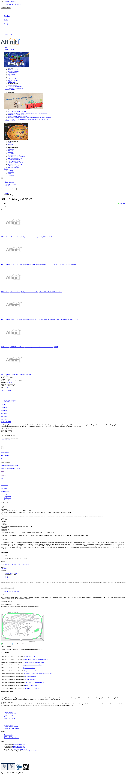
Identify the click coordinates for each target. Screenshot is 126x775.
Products (6, 193)
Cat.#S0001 (4, 404)
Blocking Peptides (9, 401)
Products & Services (9, 49)
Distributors (11, 175)
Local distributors (5, 439)
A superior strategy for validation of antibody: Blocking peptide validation (27, 113)
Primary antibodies (13, 69)
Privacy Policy (8, 736)
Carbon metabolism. (30, 679)
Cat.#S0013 (4, 413)
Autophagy (11, 149)
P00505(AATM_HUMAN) (8, 564)
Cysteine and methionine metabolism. (33, 662)
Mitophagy (10, 150)
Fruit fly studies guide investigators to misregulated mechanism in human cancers (29, 117)
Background (7, 498)
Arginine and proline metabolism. (32, 665)
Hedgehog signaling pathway (15, 162)
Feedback (10, 145)
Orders (9, 173)
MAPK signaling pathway (15, 158)
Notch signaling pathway (14, 161)
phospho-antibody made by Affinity (17, 116)
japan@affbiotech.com (18, 747)
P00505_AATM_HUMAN (11, 591)
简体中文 (8, 4)
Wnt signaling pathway (14, 159)
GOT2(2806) (4, 568)
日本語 (19, 4)
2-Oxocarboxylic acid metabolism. (34, 682)
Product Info (7, 495)
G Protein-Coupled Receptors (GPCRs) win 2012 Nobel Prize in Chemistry (28, 119)
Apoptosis (10, 152)
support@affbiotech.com (20, 749)
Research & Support (9, 120)
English (14, 4)
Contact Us (11, 172)
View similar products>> (7, 390)
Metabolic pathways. (31, 676)
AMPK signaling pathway (15, 166)
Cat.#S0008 (4, 410)
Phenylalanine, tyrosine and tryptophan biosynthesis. (37, 673)
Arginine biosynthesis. (29, 656)
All (5, 181)
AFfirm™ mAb (12, 79)
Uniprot (6, 579)
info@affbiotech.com (19, 746)
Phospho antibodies (13, 80)
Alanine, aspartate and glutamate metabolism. (35, 659)
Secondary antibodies (13, 71)
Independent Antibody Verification (17, 114)
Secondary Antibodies (10, 400)
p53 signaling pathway (14, 155)
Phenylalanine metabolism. (30, 671)
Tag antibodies (11, 74)
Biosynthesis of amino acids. (33, 685)
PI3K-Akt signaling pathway (15, 164)
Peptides (6, 185)
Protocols (10, 144)
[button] (3, 376)
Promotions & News (9, 89)
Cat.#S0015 (4, 416)
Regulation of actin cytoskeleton (16, 156)
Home (5, 47)
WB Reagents (11, 82)
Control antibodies (12, 72)
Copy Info (122, 203)
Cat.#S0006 (4, 407)
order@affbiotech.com (19, 744)
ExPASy (6, 577)
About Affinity (12, 170)
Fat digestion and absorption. (32, 688)
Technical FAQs (8, 735)
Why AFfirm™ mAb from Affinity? (17, 111)
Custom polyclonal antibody (15, 88)
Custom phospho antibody (15, 86)
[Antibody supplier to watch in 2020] (11, 770)
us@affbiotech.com (10, 1)
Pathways (6, 499)
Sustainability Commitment (11, 738)
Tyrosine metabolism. (29, 668)
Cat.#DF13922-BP (6, 422)
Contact (6, 169)
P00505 (8, 387)
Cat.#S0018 (4, 419)
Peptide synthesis (12, 85)
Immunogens (7, 496)
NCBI (5, 576)
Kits (9, 75)
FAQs (9, 142)
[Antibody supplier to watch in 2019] (4, 770)
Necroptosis (11, 153)
